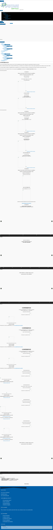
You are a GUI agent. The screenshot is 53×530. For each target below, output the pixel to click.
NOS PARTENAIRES (5, 19)
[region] (26, 33)
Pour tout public (6, 17)
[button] (1, 31)
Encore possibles (6, 59)
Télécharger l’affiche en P (6, 397)
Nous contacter (3, 51)
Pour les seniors (4, 55)
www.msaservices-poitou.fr (26, 203)
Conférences (7, 16)
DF (9, 397)
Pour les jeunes (6, 14)
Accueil (4, 12)
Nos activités (4, 13)
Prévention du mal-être (8, 18)
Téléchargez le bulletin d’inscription (31, 91)
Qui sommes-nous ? (3, 53)
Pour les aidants (4, 57)
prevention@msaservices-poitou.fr (18, 325)
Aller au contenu (2, 0)
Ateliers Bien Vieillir (8, 15)
